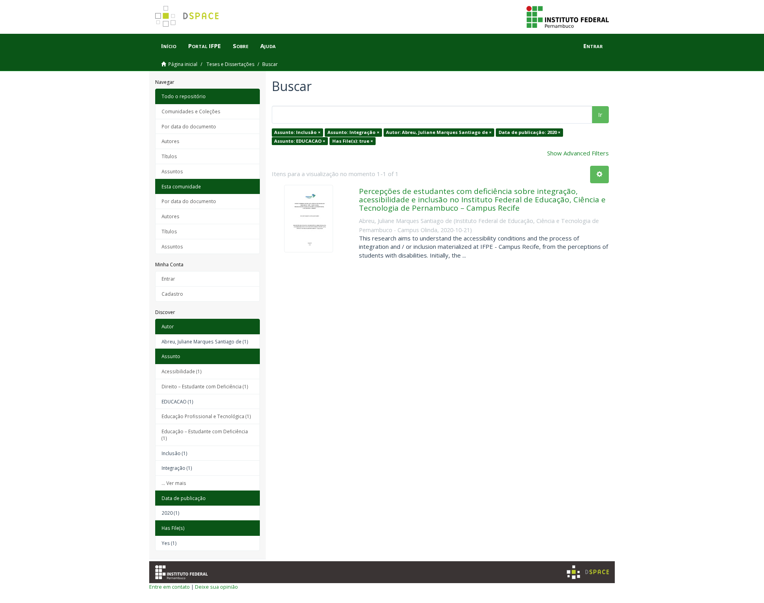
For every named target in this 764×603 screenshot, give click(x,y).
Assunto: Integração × (353, 132)
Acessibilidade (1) (182, 371)
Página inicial (182, 64)
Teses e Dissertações (230, 64)
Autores (170, 141)
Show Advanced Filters (578, 153)
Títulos (169, 156)
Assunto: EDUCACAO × (299, 141)
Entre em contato (169, 586)
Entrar (168, 278)
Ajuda (268, 46)
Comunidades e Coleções (191, 111)
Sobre (240, 46)
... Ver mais (174, 483)
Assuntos (172, 171)
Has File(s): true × (352, 141)
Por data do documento (189, 126)
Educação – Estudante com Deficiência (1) (205, 434)
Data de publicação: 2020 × (529, 132)
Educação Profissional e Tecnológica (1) (206, 416)
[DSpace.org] (588, 572)
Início (168, 46)
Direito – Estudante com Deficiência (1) (205, 386)
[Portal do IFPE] (567, 16)
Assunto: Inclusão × (297, 132)
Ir (600, 114)
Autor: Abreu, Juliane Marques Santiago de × (438, 132)
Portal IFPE (204, 46)
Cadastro (172, 294)
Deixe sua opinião (216, 586)
